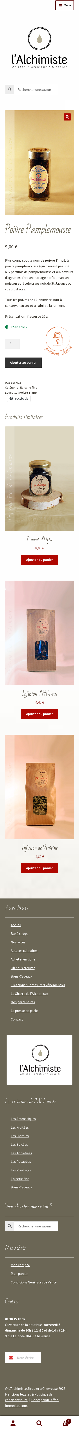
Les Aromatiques (23, 1118)
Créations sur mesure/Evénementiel (38, 985)
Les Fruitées (20, 1127)
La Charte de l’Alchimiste (29, 993)
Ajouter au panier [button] (39, 559)
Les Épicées (19, 1144)
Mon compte (20, 1265)
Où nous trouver (23, 968)
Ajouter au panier (23, 362)
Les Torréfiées (21, 1153)
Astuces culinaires (24, 950)
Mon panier (19, 1273)
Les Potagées (21, 1161)
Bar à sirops (19, 933)
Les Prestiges (21, 1170)
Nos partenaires (23, 1002)
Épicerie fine (28, 387)
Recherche (39, 1423)
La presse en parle (24, 1010)
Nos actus (18, 942)
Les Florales (20, 1136)
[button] (67, 117)
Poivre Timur (28, 393)
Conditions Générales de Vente (34, 1282)
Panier (61, 1419)
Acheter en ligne (23, 959)
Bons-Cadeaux (21, 976)
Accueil (16, 925)
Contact (17, 1019)
